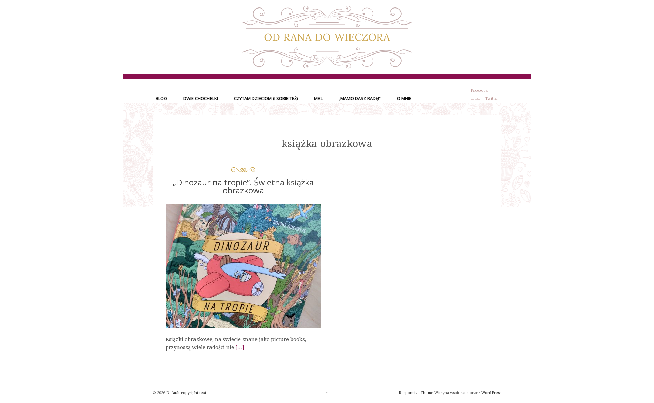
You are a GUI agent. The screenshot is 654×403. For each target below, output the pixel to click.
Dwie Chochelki (200, 98)
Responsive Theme (416, 392)
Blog (161, 98)
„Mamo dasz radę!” (360, 98)
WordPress (491, 392)
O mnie (404, 98)
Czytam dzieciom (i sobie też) (266, 98)
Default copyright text (185, 392)
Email (475, 98)
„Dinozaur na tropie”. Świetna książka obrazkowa (243, 186)
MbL (318, 98)
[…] (239, 347)
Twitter (491, 98)
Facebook (479, 90)
